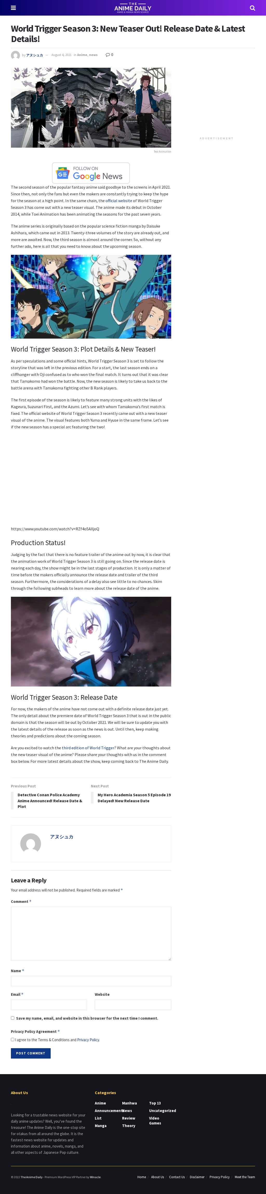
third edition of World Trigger (88, 747)
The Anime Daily (32, 1177)
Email (17, 994)
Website (102, 994)
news (93, 55)
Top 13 (155, 1103)
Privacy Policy (88, 1039)
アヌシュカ (34, 55)
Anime (82, 55)
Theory (128, 1125)
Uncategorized (162, 1110)
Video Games (155, 1121)
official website (118, 200)
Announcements (109, 1110)
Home (141, 1177)
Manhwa (129, 1103)
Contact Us (177, 1177)
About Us (157, 1177)
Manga (101, 1125)
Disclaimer (197, 1177)
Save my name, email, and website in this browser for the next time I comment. (87, 1018)
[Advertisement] (218, 100)
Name (17, 970)
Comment (21, 901)
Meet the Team (245, 1177)
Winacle (95, 1177)
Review (128, 1118)
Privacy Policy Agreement (35, 1031)
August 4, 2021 (61, 55)
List (98, 1118)
